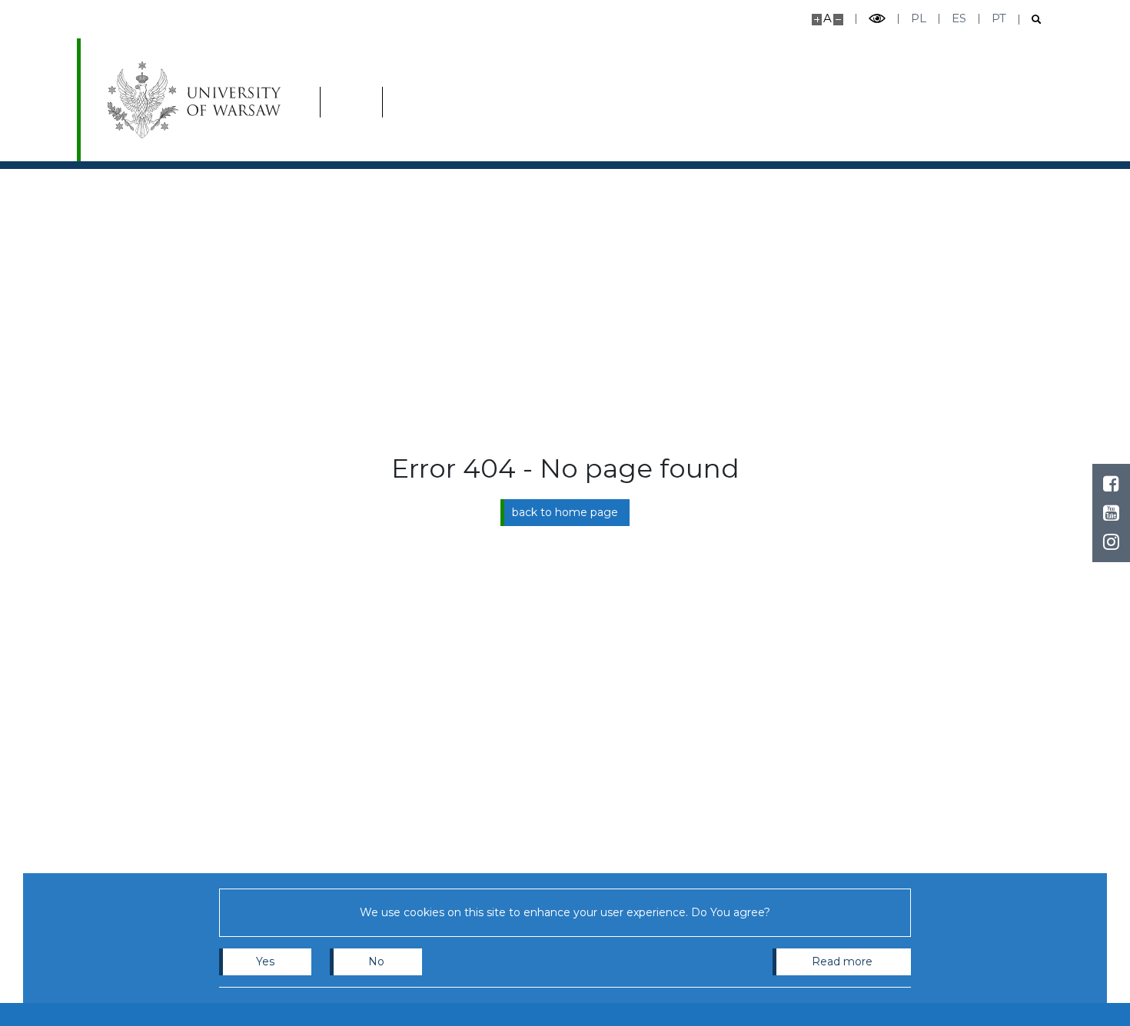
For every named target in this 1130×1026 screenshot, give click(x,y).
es (959, 18)
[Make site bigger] (817, 19)
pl (918, 18)
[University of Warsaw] (198, 99)
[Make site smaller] (838, 19)
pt (999, 18)
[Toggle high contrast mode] (877, 19)
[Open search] (1030, 20)
